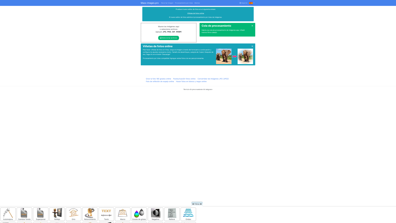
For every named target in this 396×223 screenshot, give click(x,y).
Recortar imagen (167, 3)
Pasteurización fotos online (184, 79)
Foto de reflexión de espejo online (160, 81)
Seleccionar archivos (169, 38)
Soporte (244, 3)
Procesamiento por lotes (184, 3)
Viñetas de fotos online (195, 13)
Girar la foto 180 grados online (158, 79)
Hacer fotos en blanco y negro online (191, 81)
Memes (197, 3)
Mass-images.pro (150, 3)
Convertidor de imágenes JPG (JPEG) (213, 79)
